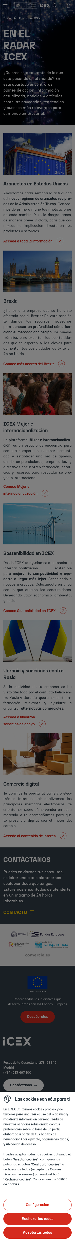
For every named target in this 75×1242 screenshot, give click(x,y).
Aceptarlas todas (37, 1233)
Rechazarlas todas (37, 1219)
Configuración (37, 1205)
